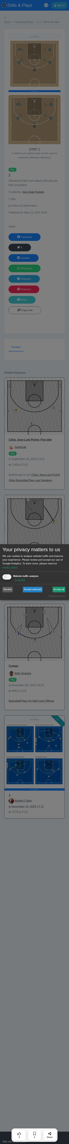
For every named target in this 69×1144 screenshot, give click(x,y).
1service (19, 579)
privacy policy (9, 567)
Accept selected (33, 589)
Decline (8, 589)
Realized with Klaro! (56, 596)
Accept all (58, 589)
